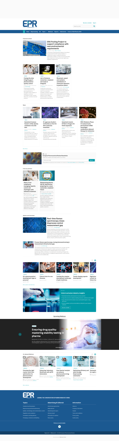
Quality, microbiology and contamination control (34, 410)
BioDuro (34, 380)
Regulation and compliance (29, 413)
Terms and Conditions (72, 162)
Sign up (91, 160)
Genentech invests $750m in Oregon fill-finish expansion (68, 124)
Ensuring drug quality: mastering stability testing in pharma (39, 333)
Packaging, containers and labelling (31, 417)
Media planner (51, 408)
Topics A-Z (46, 432)
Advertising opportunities (53, 406)
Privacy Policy (81, 162)
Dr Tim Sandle (66, 87)
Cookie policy (76, 417)
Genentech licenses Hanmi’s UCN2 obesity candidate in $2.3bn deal (31, 124)
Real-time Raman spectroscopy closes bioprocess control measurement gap (55, 222)
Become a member (87, 23)
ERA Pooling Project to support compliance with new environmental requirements (57, 45)
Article (25, 76)
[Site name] (30, 27)
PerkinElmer (54, 339)
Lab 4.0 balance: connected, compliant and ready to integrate (46, 81)
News (26, 119)
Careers (74, 410)
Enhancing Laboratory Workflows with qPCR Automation (46, 372)
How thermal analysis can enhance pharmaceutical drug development (63, 373)
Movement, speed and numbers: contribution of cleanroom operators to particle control (63, 81)
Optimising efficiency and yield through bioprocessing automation (81, 373)
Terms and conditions (77, 413)
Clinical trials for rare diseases (46, 277)
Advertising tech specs (53, 410)
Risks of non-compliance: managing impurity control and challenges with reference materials (30, 186)
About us (75, 406)
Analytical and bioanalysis (29, 406)
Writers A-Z (53, 432)
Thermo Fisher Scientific (46, 193)
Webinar (25, 326)
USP (33, 195)
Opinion (25, 274)
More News (25, 148)
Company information (77, 408)
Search (94, 26)
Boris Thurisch (58, 50)
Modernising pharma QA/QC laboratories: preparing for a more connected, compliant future (46, 186)
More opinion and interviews (29, 284)
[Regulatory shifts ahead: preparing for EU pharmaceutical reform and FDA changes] (57, 347)
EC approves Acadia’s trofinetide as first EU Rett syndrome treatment (50, 124)
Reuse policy (50, 417)
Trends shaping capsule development (80, 277)
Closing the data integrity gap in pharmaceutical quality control (29, 81)
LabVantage (27, 86)
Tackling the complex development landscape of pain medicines (63, 278)
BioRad (51, 377)
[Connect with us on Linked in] (59, 426)
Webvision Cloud (63, 437)
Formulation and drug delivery (29, 415)
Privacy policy (76, 415)
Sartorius (43, 86)
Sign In (94, 23)
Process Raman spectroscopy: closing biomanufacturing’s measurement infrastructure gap (52, 243)
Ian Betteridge (57, 227)
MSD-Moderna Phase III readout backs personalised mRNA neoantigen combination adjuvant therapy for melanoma (87, 126)
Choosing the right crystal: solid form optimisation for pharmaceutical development (28, 374)
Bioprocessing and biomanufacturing (31, 408)
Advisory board (51, 413)
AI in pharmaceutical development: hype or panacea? (29, 278)
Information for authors (53, 415)
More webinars (26, 385)
